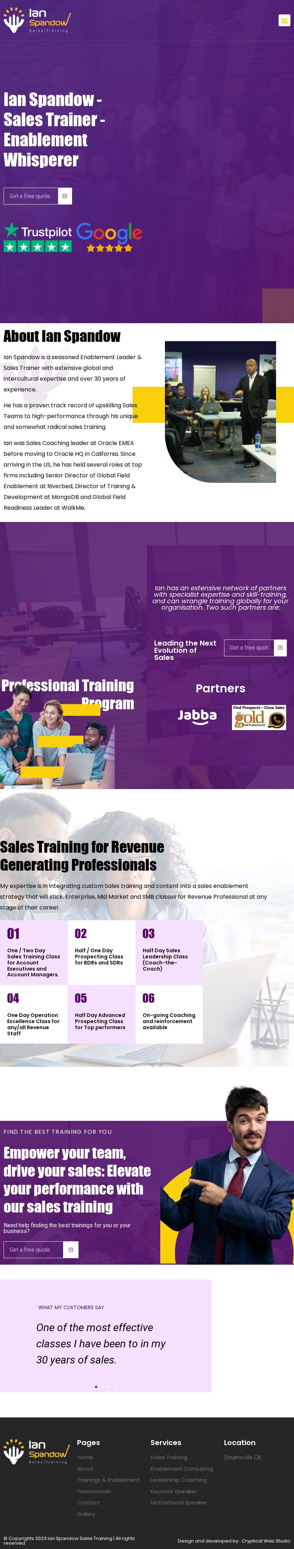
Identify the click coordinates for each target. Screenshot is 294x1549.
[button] (284, 20)
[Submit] (65, 196)
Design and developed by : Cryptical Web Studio (234, 1540)
